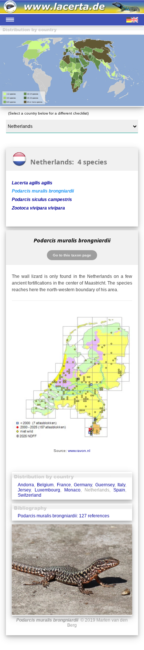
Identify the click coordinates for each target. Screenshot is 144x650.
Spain (119, 490)
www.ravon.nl (79, 451)
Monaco (72, 490)
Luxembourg (47, 490)
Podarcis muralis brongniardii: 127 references (63, 515)
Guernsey (104, 484)
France (64, 484)
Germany (83, 484)
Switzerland (29, 495)
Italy (121, 484)
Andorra (26, 484)
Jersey (24, 490)
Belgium (45, 484)
